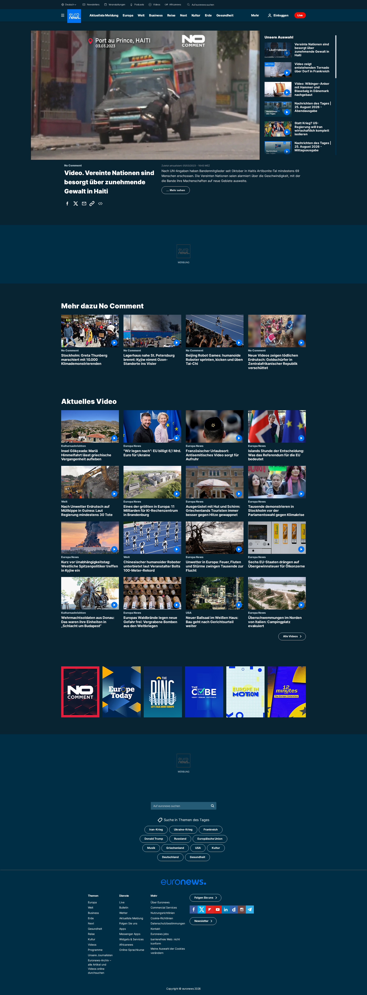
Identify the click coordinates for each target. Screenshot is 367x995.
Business (155, 15)
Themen (93, 895)
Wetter (123, 912)
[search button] (188, 5)
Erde (208, 15)
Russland (180, 838)
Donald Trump (154, 838)
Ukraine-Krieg (183, 829)
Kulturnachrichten (73, 445)
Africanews (126, 944)
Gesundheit (224, 15)
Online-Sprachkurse (131, 949)
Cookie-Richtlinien (162, 918)
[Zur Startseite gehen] (74, 16)
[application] (145, 95)
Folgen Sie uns (128, 923)
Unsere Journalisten (100, 955)
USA (189, 612)
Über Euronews (160, 902)
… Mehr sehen (175, 190)
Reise (171, 15)
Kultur (196, 15)
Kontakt (155, 928)
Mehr (154, 895)
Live (300, 15)
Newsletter (201, 920)
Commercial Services (164, 907)
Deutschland (170, 857)
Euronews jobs (160, 934)
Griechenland (175, 847)
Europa (128, 15)
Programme (95, 949)
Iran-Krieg (156, 829)
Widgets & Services (131, 939)
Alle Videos (290, 636)
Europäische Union (209, 838)
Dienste (124, 895)
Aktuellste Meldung (103, 15)
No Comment (70, 350)
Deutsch (69, 4)
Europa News (132, 445)
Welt (141, 15)
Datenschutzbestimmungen (168, 923)
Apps (122, 928)
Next (183, 15)
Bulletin (123, 907)
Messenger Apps (129, 934)
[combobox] (207, 5)
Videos (92, 944)
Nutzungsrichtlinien (163, 912)
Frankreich (211, 829)
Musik (151, 847)
